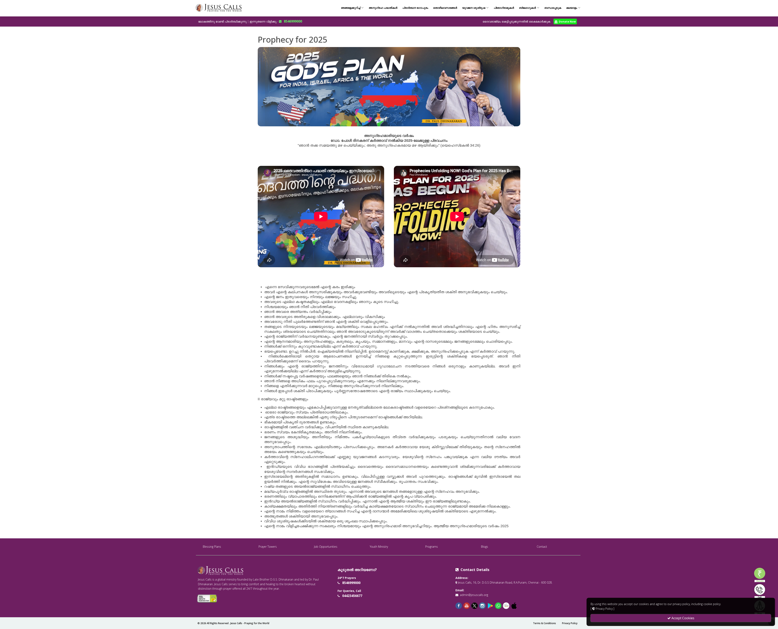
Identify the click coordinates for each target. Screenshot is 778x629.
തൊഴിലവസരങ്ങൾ (445, 8)
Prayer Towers (268, 546)
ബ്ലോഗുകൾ (527, 8)
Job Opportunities (325, 546)
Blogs (484, 546)
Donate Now (567, 21)
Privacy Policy (569, 623)
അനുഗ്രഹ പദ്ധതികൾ (383, 8)
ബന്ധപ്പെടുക (552, 8)
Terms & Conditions (544, 623)
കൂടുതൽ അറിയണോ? (357, 569)
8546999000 (293, 21)
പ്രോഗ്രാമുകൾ (504, 8)
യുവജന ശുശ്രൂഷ (473, 8)
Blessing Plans (212, 546)
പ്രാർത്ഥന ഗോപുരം (415, 8)
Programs (431, 546)
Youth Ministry (379, 546)
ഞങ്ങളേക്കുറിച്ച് (350, 8)
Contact (542, 546)
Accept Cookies (682, 618)
